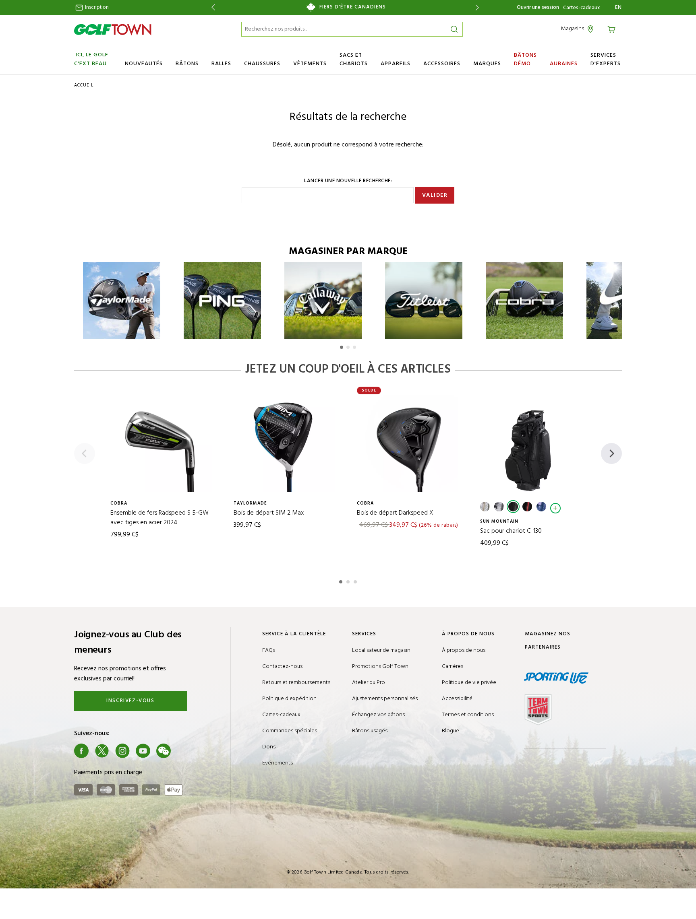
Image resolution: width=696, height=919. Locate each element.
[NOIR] (513, 506)
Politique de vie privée (469, 682)
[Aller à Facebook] (81, 751)
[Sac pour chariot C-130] (533, 443)
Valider (435, 195)
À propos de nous (463, 650)
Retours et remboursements (296, 682)
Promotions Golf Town (380, 666)
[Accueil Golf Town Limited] (112, 29)
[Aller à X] (102, 751)
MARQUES (487, 63)
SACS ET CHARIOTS (354, 59)
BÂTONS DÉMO (525, 59)
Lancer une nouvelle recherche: (348, 181)
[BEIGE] (484, 506)
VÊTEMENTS (310, 63)
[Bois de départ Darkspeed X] (409, 443)
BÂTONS (187, 63)
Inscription (96, 7)
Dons (269, 747)
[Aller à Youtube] (143, 751)
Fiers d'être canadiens (352, 7)
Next (478, 7)
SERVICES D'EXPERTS (605, 59)
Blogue (450, 731)
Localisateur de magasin (381, 650)
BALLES (221, 63)
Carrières (452, 666)
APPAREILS (395, 63)
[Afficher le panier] (612, 29)
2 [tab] (348, 580)
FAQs (268, 650)
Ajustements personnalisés (385, 698)
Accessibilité (457, 698)
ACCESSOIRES (441, 63)
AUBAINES (564, 63)
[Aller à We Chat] (163, 751)
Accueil (83, 85)
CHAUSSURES (262, 63)
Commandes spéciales (289, 731)
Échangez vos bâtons (378, 714)
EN (618, 7)
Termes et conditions (468, 714)
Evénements (277, 763)
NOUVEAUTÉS (144, 63)
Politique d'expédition (289, 698)
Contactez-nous (282, 666)
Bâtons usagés (369, 731)
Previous (211, 7)
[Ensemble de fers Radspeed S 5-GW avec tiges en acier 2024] (163, 443)
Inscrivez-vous (130, 700)
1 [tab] (341, 580)
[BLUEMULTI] (541, 506)
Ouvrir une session (538, 7)
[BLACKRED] (527, 506)
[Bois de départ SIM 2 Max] (286, 443)
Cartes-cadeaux (581, 8)
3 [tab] (356, 580)
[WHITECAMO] (499, 506)
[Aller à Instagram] (122, 751)
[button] (341, 347)
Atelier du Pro (368, 682)
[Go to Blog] (184, 751)
